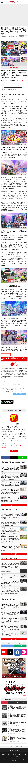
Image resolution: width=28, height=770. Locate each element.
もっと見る (14, 505)
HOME (4, 746)
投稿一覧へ (13, 450)
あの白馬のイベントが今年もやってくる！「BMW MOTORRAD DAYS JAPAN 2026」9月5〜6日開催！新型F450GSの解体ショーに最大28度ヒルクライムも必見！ (10, 539)
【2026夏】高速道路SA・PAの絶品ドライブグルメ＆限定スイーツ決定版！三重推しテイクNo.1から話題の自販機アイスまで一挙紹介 (10, 548)
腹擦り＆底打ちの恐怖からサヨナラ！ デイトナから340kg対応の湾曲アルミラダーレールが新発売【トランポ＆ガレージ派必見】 (10, 621)
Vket (22, 80)
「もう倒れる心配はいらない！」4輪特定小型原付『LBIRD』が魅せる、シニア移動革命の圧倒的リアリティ (17, 738)
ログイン (7, 645)
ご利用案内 (14, 754)
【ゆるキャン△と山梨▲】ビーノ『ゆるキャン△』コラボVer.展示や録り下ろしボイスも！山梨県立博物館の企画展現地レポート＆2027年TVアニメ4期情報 (10, 491)
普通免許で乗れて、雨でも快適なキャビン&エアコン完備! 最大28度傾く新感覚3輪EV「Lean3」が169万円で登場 (10, 613)
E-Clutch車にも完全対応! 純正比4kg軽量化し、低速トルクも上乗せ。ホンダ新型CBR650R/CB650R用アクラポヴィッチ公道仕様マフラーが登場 (10, 583)
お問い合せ (22, 756)
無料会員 (20, 645)
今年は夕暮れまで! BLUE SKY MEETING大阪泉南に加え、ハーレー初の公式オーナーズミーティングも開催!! (10, 524)
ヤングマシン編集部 (14, 36)
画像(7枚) (15, 67)
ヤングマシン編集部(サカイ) (13, 725)
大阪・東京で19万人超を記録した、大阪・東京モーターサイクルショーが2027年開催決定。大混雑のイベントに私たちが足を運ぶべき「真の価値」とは (10, 477)
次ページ (5, 354)
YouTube (12, 445)
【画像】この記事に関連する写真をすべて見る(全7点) (13, 359)
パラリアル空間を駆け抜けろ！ (9, 89)
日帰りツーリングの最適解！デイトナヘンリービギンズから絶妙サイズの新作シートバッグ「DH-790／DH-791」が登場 (10, 628)
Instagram (4, 447)
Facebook (19, 445)
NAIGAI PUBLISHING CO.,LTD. (14, 759)
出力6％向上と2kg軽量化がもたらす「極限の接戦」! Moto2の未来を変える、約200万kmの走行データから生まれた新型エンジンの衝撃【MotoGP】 (10, 499)
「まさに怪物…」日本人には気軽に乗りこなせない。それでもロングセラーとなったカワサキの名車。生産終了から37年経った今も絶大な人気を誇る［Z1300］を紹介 (10, 591)
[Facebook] (5, 457)
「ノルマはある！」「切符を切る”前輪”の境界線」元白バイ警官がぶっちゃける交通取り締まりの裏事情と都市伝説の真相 (10, 484)
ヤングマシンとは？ (6, 754)
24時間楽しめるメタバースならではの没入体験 (12, 87)
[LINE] (22, 457)
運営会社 (16, 756)
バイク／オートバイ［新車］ (13, 746)
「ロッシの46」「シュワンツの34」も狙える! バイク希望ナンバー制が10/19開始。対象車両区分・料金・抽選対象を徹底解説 (10, 469)
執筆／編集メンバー (22, 754)
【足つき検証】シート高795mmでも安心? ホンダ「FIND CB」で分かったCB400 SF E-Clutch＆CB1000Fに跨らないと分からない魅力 (10, 516)
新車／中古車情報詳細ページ (7, 571)
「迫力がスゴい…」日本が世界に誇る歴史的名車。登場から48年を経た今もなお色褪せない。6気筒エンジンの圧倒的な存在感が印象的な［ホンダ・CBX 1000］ (10, 565)
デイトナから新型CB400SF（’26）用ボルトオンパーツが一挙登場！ (10, 576)
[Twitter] (14, 457)
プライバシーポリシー (8, 756)
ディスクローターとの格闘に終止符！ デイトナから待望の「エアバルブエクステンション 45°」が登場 (10, 634)
